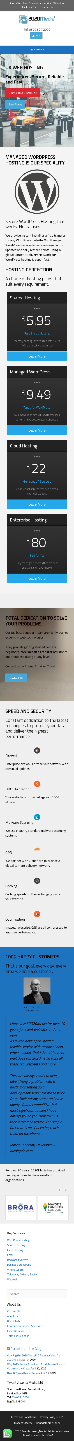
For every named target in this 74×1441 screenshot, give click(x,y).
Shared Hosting (16, 1245)
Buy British (13, 1321)
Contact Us (13, 1311)
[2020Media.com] (37, 19)
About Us (12, 1316)
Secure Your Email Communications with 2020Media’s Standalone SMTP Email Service (37, 5)
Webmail (12, 1279)
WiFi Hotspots (15, 1270)
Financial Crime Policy (48, 1423)
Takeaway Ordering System (23, 1274)
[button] (66, 1189)
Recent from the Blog (25, 1348)
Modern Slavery (23, 1423)
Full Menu (39, 49)
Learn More (37, 356)
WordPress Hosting (18, 1240)
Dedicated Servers (17, 1260)
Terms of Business (18, 1336)
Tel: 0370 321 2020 (37, 29)
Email (10, 1255)
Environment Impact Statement (26, 1326)
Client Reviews (15, 1331)
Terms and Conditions (23, 1417)
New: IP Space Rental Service (23, 1373)
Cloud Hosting (15, 1250)
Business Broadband (19, 1265)
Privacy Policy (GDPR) (51, 1417)
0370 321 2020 (20, 1397)
